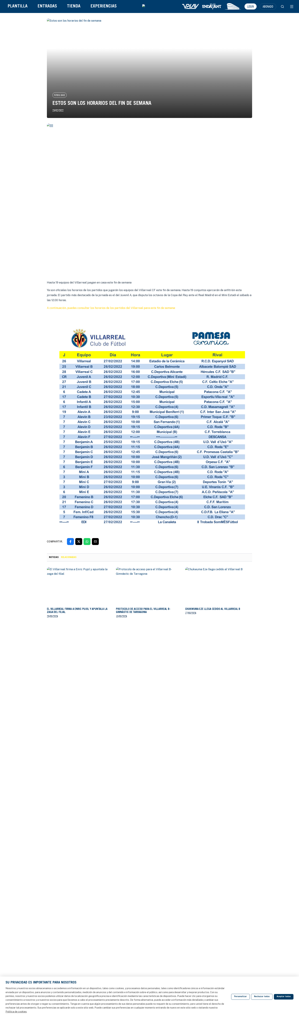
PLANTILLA (18, 6)
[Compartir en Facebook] (70, 541)
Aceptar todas (284, 997)
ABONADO (268, 6)
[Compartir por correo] (95, 541)
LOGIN (250, 6)
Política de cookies (16, 1011)
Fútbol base (59, 95)
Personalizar (240, 997)
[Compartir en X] (78, 541)
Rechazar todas (262, 997)
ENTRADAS (47, 6)
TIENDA (73, 6)
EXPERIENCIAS (103, 6)
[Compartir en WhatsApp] (87, 541)
